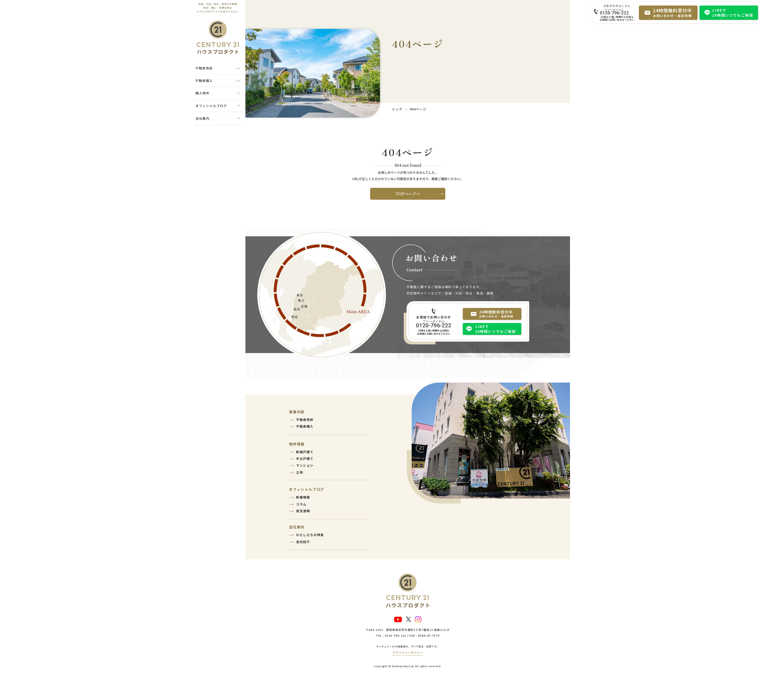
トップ (397, 109)
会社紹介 (303, 541)
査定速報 (303, 510)
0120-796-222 (614, 12)
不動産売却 (204, 68)
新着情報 (303, 497)
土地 (299, 472)
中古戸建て (305, 458)
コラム (301, 504)
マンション (305, 465)
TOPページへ (407, 194)
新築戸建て (305, 451)
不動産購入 (204, 80)
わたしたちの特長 (310, 534)
